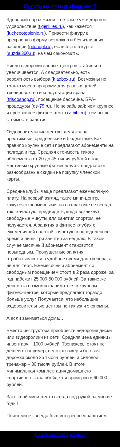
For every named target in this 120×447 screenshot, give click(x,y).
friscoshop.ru (21, 99)
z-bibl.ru (77, 112)
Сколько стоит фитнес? (60, 6)
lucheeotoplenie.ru (26, 33)
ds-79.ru (41, 106)
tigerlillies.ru (50, 26)
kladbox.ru (63, 79)
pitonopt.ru (39, 46)
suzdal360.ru (21, 53)
